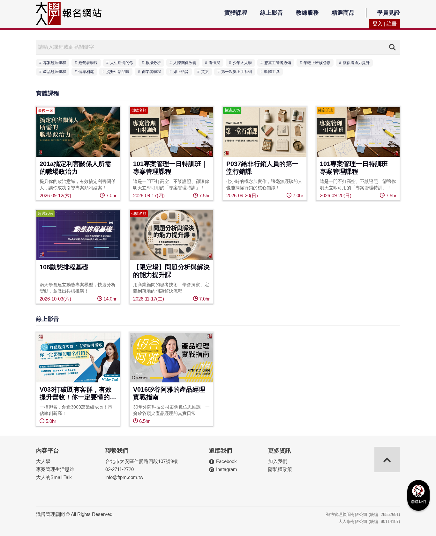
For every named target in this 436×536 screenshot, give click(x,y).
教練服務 (307, 13)
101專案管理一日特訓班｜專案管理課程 (170, 167)
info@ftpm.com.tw (124, 477)
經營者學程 (88, 63)
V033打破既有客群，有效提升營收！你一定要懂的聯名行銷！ (78, 394)
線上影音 (271, 13)
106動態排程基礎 (64, 267)
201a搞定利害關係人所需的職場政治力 (75, 167)
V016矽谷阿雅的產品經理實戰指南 (169, 393)
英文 (205, 71)
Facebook (226, 461)
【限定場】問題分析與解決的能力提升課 (171, 271)
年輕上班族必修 (317, 63)
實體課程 (235, 13)
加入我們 (277, 461)
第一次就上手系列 (236, 71)
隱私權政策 (280, 469)
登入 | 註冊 (384, 23)
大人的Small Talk (54, 477)
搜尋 (392, 47)
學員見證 (388, 13)
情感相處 (86, 71)
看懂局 (214, 63)
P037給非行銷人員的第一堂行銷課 (262, 167)
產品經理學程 (54, 71)
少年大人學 (242, 63)
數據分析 (153, 63)
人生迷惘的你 (121, 63)
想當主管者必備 (277, 63)
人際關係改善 (184, 63)
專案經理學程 (54, 63)
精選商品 (343, 13)
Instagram (226, 469)
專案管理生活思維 (55, 469)
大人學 (43, 461)
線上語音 (181, 71)
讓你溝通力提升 (356, 63)
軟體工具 (272, 71)
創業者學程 (151, 71)
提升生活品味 (117, 71)
